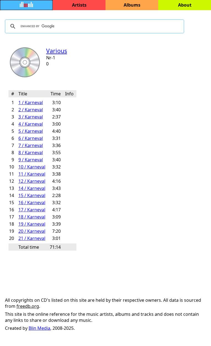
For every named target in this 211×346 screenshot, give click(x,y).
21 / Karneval (31, 238)
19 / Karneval (31, 224)
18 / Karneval (31, 217)
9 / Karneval (30, 160)
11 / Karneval (31, 174)
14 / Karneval (31, 188)
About (184, 5)
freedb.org (27, 306)
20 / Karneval (31, 231)
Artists (79, 5)
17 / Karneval (31, 210)
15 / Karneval (31, 195)
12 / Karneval (31, 181)
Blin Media (39, 328)
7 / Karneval (30, 145)
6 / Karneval (30, 138)
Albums (132, 5)
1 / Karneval (30, 102)
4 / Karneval (30, 124)
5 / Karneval (30, 131)
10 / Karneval (31, 167)
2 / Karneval (30, 110)
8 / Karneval (30, 153)
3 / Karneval (30, 117)
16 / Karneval (31, 203)
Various (56, 51)
